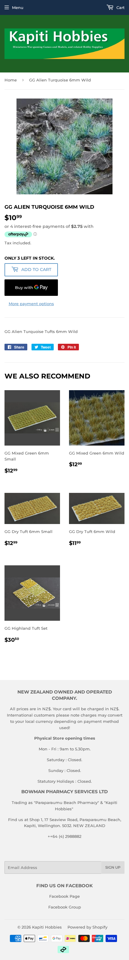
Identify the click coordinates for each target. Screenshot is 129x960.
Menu (17, 7)
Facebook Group (64, 907)
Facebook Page (64, 896)
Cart (119, 7)
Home (10, 80)
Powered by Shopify (87, 927)
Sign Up (113, 867)
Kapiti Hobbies (47, 927)
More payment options (31, 303)
